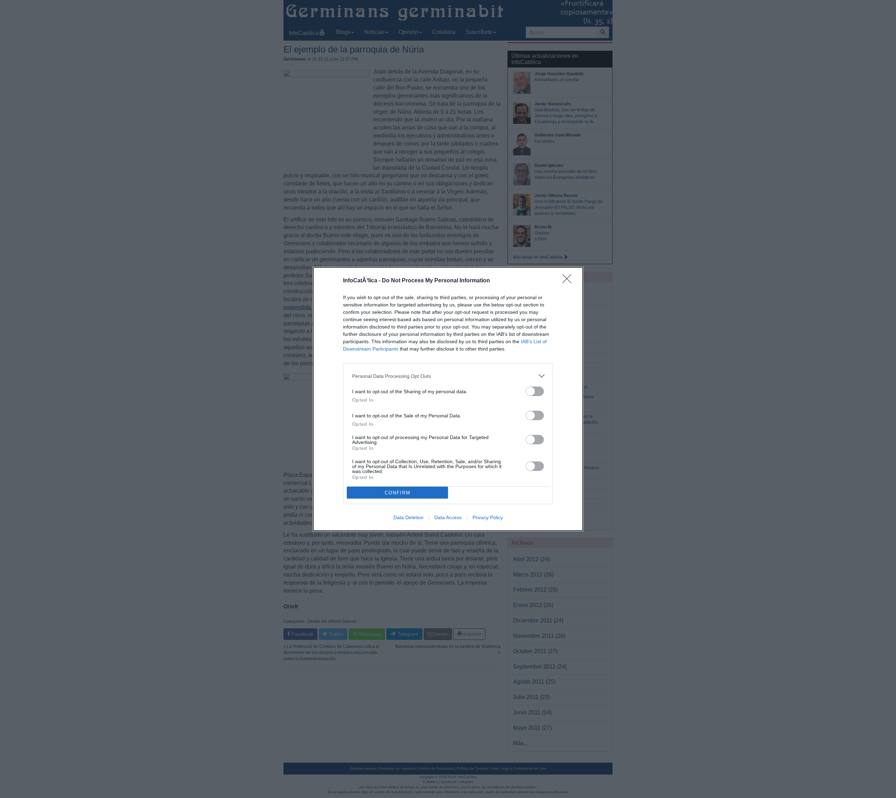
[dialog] (448, 399)
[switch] (535, 391)
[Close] (569, 281)
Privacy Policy (487, 517)
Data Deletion (408, 517)
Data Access (448, 517)
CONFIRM (398, 492)
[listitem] (448, 376)
